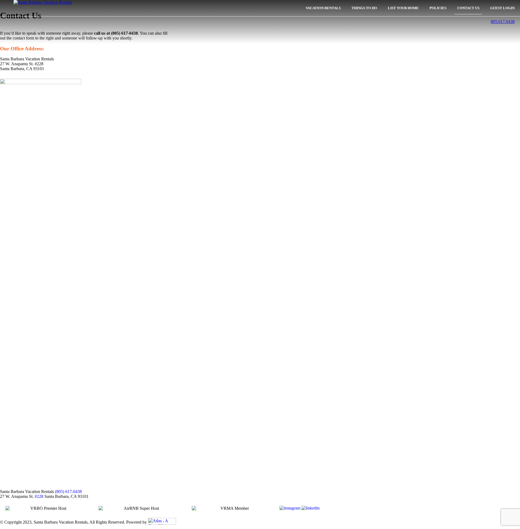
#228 (39, 496)
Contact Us (468, 8)
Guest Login (502, 8)
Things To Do (364, 8)
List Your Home (403, 8)
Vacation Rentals (323, 8)
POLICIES (438, 8)
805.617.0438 (503, 21)
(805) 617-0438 (68, 491)
